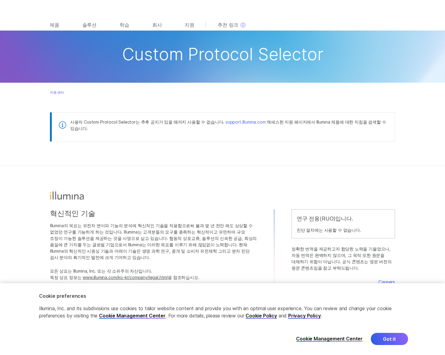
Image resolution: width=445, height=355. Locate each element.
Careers (386, 282)
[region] (222, 319)
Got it (389, 339)
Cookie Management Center (132, 316)
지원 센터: (57, 92)
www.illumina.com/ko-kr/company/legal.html (125, 277)
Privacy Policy (304, 316)
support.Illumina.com (245, 121)
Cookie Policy (261, 316)
